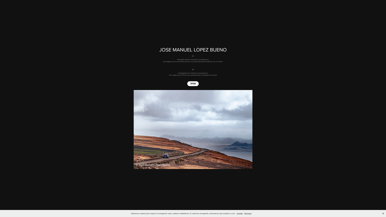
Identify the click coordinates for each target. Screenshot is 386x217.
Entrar (193, 83)
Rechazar (248, 213)
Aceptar (240, 213)
